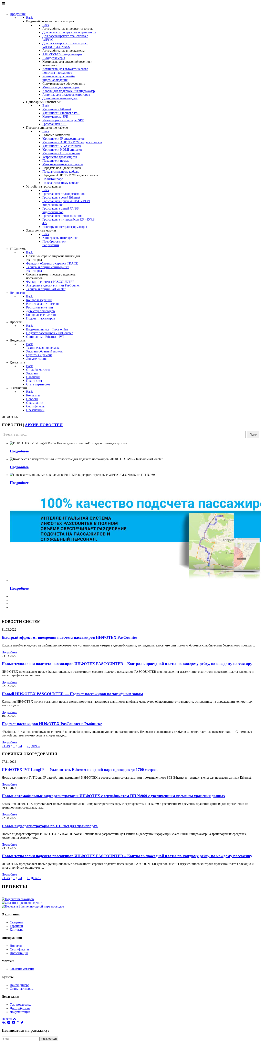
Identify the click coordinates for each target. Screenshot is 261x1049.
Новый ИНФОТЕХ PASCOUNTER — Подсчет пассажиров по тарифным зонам (72, 694)
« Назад (7, 746)
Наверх (7, 1018)
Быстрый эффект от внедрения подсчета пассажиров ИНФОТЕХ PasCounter (69, 637)
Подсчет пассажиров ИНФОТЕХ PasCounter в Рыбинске (52, 724)
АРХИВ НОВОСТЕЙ (44, 425)
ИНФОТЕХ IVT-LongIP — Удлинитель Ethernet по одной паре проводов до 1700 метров (79, 769)
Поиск (253, 434)
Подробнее (19, 451)
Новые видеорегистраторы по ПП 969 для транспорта (50, 826)
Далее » (34, 746)
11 (28, 878)
